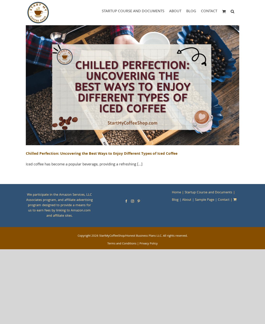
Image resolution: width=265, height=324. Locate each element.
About (186, 200)
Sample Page (204, 200)
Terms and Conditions (121, 243)
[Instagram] (132, 201)
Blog (175, 200)
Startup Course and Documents (208, 192)
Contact (223, 200)
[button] (232, 11)
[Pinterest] (138, 201)
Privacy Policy (148, 243)
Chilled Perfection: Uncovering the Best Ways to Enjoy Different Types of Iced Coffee (102, 154)
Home (176, 192)
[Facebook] (126, 201)
